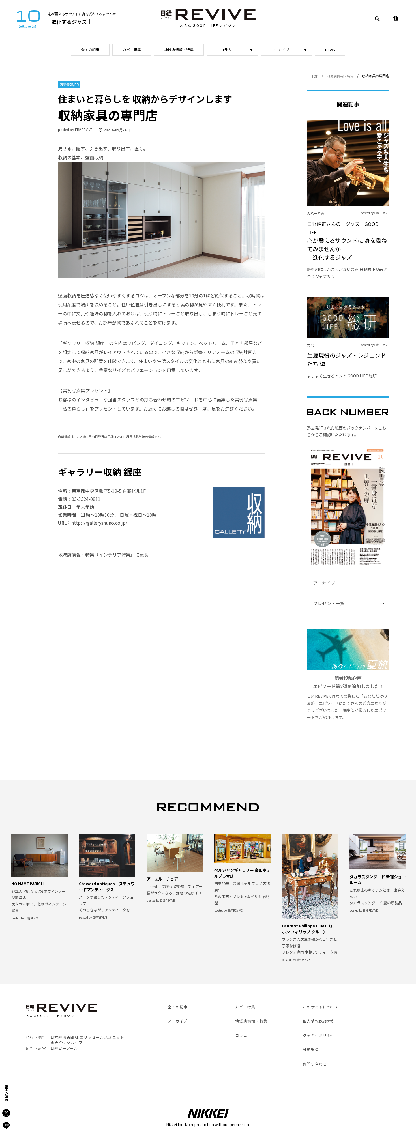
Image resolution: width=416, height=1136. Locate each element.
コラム (225, 49)
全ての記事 (90, 49)
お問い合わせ (315, 1064)
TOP (315, 76)
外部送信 (311, 1049)
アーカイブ (280, 49)
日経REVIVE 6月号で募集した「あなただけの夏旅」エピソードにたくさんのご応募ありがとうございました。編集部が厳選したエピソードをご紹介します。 (347, 697)
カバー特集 (132, 49)
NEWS (330, 49)
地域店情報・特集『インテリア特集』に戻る (103, 554)
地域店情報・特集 (179, 49)
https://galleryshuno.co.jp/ (99, 522)
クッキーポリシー (319, 1035)
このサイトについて (321, 1007)
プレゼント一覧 (329, 603)
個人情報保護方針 (319, 1021)
